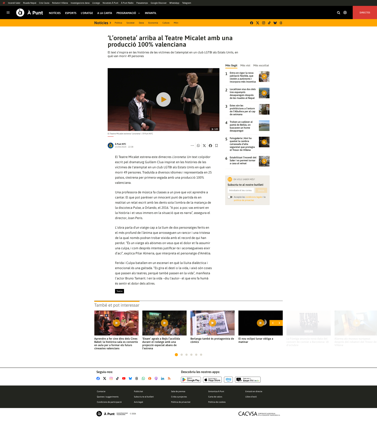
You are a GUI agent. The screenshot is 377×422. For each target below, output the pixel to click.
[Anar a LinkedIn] (163, 378)
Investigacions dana (80, 3)
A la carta (104, 13)
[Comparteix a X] (204, 145)
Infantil (150, 13)
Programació (126, 13)
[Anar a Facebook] (98, 378)
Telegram (186, 3)
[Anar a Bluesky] (131, 378)
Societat (130, 22)
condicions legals (253, 197)
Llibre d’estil (251, 397)
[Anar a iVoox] (150, 378)
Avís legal (138, 402)
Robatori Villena (60, 3)
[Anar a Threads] (137, 378)
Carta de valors (215, 397)
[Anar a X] (105, 378)
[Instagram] (263, 22)
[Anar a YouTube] (124, 378)
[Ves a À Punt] (29, 13)
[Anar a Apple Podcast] (157, 378)
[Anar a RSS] (169, 378)
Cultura (165, 22)
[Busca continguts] (338, 13)
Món (176, 22)
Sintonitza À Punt (216, 391)
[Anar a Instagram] (112, 378)
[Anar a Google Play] (191, 380)
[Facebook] (251, 22)
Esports (70, 13)
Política (118, 22)
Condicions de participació (109, 402)
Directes (365, 12)
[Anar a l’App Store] (212, 380)
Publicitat (138, 391)
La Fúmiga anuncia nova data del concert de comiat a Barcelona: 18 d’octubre (307, 342)
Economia (153, 22)
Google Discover (159, 3)
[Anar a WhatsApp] (144, 378)
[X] (257, 22)
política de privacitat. (244, 200)
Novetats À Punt (110, 3)
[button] (176, 354)
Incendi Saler (14, 3)
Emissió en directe (253, 391)
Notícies (55, 13)
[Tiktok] (269, 22)
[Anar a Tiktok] (118, 378)
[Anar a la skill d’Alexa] (228, 380)
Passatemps (142, 3)
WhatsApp (174, 3)
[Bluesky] (275, 22)
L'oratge (96, 3)
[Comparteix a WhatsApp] (198, 145)
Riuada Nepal (29, 3)
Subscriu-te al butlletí (144, 397)
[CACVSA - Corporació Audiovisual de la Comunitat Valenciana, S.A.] (259, 413)
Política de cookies (217, 402)
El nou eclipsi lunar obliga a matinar (255, 340)
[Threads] (281, 22)
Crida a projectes (179, 397)
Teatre (119, 291)
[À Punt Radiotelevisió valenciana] (112, 413)
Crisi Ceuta (44, 3)
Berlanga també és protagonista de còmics (212, 340)
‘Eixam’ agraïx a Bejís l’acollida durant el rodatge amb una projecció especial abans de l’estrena (161, 343)
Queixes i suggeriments (108, 397)
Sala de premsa (178, 391)
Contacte (101, 391)
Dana (141, 22)
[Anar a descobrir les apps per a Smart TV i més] (248, 380)
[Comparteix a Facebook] (210, 145)
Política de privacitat (180, 402)
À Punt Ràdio (127, 3)
